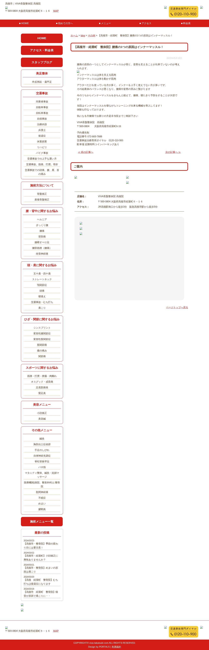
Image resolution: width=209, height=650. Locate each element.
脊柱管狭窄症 (42, 461)
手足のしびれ (42, 450)
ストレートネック (42, 279)
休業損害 (42, 141)
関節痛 (42, 356)
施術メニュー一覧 (42, 521)
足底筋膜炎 (42, 387)
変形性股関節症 (42, 339)
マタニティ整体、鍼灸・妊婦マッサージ (42, 474)
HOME (25, 23)
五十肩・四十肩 (42, 273)
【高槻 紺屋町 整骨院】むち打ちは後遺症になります (41, 581)
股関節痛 (42, 344)
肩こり (42, 307)
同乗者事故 (42, 101)
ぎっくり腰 (42, 225)
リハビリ (42, 147)
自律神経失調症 (42, 455)
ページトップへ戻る (177, 307)
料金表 (187, 23)
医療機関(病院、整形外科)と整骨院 (42, 484)
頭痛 (42, 290)
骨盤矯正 (42, 193)
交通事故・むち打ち (42, 302)
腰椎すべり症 (42, 242)
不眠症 (42, 497)
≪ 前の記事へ (85, 152)
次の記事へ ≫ (173, 152)
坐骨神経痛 (42, 253)
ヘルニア (42, 219)
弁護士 (42, 130)
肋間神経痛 (42, 492)
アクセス (146, 23)
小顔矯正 (42, 413)
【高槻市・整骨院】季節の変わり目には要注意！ (41, 545)
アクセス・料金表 (42, 50)
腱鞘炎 (42, 509)
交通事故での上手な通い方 (42, 158)
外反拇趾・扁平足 (42, 81)
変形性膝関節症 (42, 333)
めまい (42, 503)
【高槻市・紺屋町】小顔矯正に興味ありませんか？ (41, 557)
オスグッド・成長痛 (42, 381)
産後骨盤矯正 (42, 199)
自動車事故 (42, 107)
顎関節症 (42, 285)
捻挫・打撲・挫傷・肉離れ (42, 376)
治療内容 (42, 124)
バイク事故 (42, 152)
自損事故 (42, 118)
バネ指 (42, 467)
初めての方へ (65, 23)
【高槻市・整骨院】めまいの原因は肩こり (41, 569)
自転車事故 (42, 113)
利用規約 (116, 646)
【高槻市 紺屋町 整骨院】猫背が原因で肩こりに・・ (41, 593)
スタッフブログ (42, 62)
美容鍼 (42, 418)
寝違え (42, 296)
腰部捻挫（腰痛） (42, 248)
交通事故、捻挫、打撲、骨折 (42, 164)
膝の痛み (42, 350)
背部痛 (42, 236)
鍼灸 (42, 438)
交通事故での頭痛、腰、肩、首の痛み (42, 172)
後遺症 (42, 135)
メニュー (106, 23)
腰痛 (42, 230)
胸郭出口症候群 (42, 444)
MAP (56, 10)
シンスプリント (42, 327)
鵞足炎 (42, 393)
